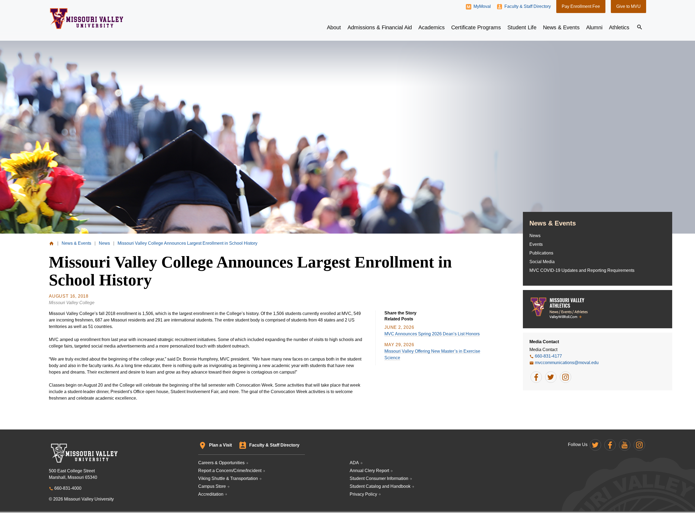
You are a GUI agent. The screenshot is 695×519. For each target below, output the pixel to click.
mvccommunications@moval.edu (567, 362)
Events (536, 244)
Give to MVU (628, 6)
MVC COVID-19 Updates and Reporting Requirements (581, 270)
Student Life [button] (521, 27)
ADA (354, 462)
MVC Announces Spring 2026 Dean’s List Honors (432, 334)
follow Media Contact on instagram (565, 377)
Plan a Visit (220, 445)
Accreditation (210, 494)
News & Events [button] (561, 27)
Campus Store (212, 486)
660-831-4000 (67, 488)
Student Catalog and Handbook (380, 486)
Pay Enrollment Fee (581, 6)
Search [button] (639, 27)
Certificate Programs (476, 27)
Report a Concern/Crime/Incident (229, 470)
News (535, 235)
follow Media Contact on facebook (536, 377)
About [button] (334, 27)
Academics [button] (431, 27)
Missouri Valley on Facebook (610, 445)
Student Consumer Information (379, 478)
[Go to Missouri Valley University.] (51, 243)
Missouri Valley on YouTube (624, 445)
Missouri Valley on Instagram (639, 445)
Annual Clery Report (369, 470)
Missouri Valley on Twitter (595, 445)
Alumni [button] (594, 27)
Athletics (619, 27)
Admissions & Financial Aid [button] (380, 27)
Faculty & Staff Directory (527, 6)
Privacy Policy (363, 494)
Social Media (542, 261)
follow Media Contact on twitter (551, 377)
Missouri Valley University (87, 18)
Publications (541, 253)
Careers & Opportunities (221, 462)
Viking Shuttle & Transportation (228, 478)
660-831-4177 (548, 356)
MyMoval (482, 6)
